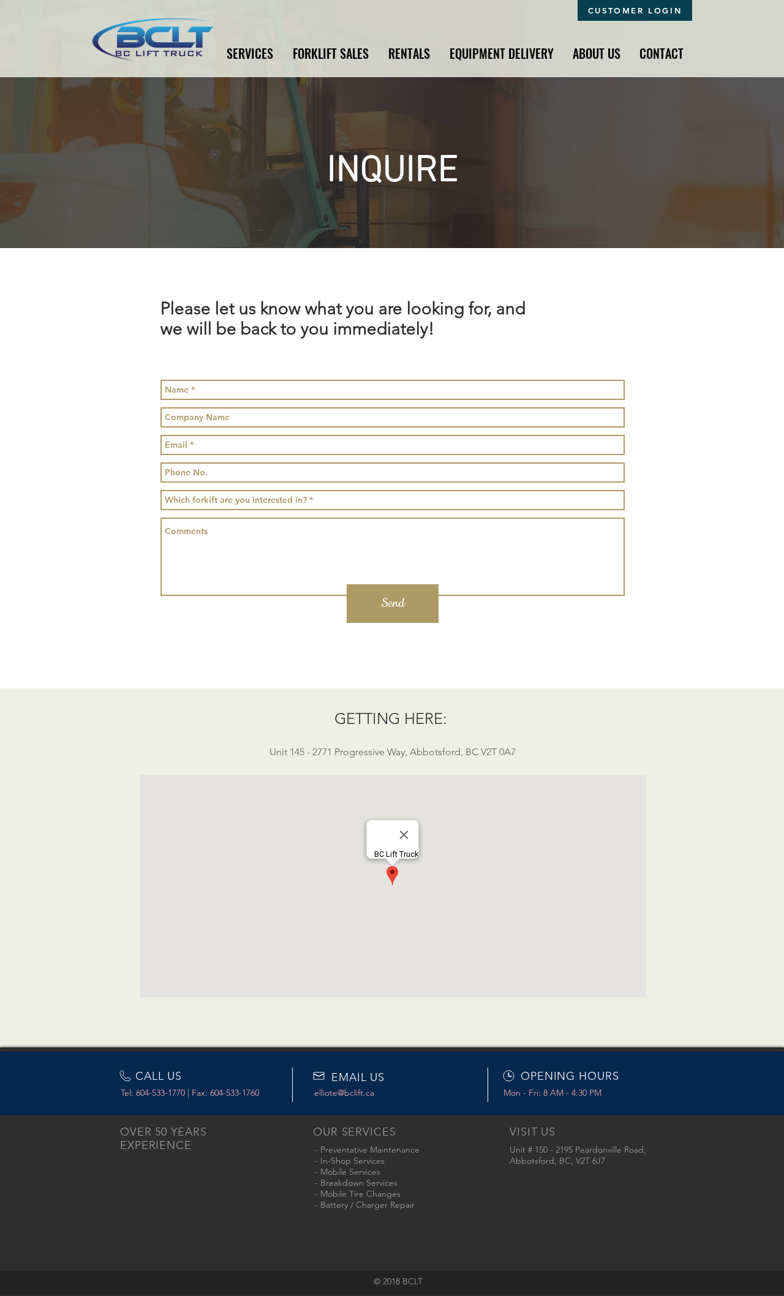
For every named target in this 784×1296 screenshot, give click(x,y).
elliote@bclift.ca (344, 1092)
